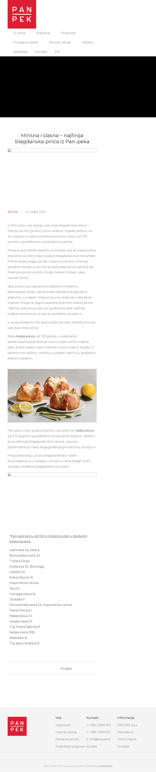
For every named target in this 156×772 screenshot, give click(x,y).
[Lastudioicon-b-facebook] (9, 744)
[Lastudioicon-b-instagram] (17, 744)
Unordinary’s (105, 766)
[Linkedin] (25, 744)
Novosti (13, 212)
